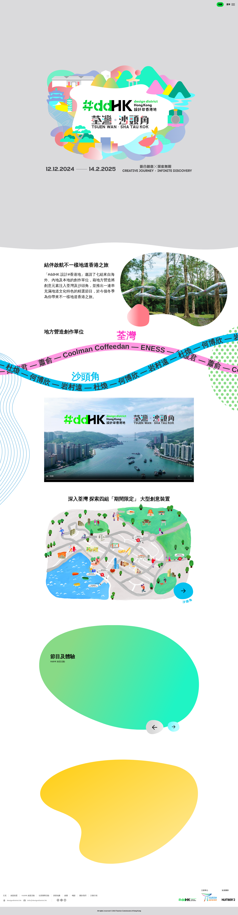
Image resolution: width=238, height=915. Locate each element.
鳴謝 (73, 896)
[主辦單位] (209, 897)
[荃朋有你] (127, 526)
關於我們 (82, 896)
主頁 (4, 896)
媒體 (66, 896)
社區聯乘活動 (44, 896)
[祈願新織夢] (159, 533)
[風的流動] (177, 516)
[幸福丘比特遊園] (126, 565)
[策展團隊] (228, 900)
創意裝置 (14, 896)
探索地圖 (56, 896)
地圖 (220, 4)
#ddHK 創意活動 (28, 896)
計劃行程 (93, 896)
